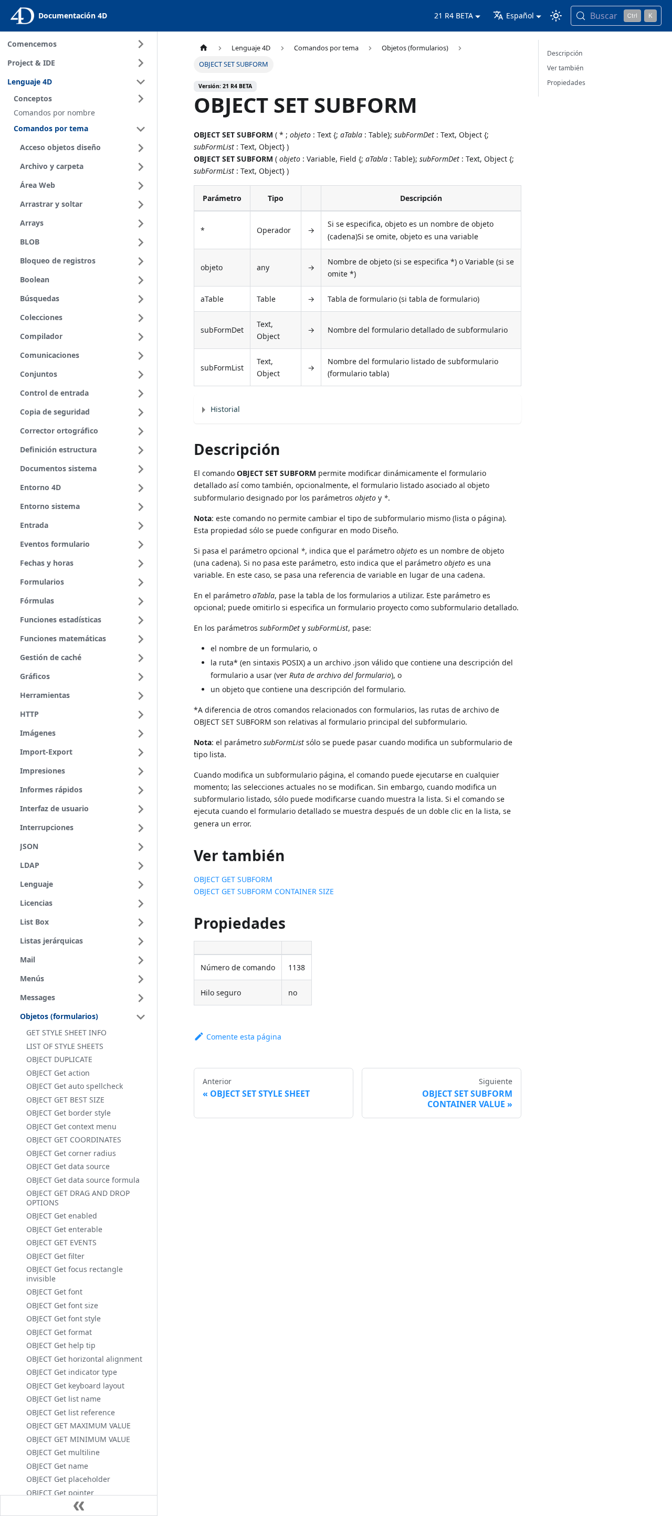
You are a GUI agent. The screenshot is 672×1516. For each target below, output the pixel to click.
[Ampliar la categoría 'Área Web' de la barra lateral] (140, 185)
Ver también (565, 67)
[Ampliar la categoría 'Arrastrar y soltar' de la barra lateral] (140, 204)
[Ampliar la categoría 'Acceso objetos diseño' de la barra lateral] (140, 148)
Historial (225, 409)
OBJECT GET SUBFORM (233, 879)
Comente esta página (243, 1037)
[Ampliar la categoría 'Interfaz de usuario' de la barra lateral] (140, 809)
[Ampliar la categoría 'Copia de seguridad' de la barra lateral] (140, 412)
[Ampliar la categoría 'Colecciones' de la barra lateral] (140, 318)
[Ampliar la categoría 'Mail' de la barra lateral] (140, 960)
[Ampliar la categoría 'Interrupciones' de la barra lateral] (140, 828)
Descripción (565, 53)
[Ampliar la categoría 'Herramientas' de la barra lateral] (140, 695)
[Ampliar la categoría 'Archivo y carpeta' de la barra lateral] (140, 166)
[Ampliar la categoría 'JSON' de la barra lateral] (140, 847)
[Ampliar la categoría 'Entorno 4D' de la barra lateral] (140, 488)
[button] (81, 98)
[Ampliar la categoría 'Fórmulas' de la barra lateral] (140, 601)
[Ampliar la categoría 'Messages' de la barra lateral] (140, 998)
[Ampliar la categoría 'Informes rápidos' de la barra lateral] (140, 790)
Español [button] (520, 15)
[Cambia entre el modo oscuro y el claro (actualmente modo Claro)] (556, 15)
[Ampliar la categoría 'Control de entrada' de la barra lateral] (140, 393)
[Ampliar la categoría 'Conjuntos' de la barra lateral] (140, 374)
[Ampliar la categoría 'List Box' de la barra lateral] (140, 922)
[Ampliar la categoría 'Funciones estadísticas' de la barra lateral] (140, 620)
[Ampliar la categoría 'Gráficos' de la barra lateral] (140, 677)
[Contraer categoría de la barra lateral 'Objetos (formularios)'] (140, 1017)
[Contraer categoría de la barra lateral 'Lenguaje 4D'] (140, 81)
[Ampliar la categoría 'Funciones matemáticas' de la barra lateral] (140, 639)
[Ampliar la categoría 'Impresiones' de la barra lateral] (140, 771)
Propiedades (566, 82)
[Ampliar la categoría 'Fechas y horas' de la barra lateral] (140, 563)
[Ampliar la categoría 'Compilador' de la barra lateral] (140, 336)
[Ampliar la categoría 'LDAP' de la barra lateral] (140, 865)
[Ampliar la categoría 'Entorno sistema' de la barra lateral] (140, 507)
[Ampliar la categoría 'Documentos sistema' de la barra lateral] (140, 469)
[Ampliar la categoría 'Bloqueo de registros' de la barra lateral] (140, 261)
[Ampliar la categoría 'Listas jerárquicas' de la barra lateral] (140, 941)
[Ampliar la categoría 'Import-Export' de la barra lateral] (140, 752)
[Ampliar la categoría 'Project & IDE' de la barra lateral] (140, 63)
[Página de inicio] (204, 48)
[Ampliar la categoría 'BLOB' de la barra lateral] (140, 242)
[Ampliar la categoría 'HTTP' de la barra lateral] (140, 714)
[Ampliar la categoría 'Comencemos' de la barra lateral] (140, 44)
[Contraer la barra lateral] (79, 1505)
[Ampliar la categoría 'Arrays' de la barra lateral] (140, 223)
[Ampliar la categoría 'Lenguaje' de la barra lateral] (140, 884)
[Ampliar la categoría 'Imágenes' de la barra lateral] (140, 733)
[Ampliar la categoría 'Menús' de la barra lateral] (140, 979)
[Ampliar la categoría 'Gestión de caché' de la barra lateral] (140, 658)
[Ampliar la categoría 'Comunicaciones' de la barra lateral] (140, 355)
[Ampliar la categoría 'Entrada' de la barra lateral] (140, 525)
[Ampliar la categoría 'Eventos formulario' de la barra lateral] (140, 544)
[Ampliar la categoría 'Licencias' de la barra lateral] (140, 903)
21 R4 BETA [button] (453, 15)
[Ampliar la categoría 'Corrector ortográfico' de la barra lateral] (140, 431)
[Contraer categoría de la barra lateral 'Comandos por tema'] (140, 129)
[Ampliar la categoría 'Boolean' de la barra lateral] (140, 280)
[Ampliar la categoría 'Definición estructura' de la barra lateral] (140, 450)
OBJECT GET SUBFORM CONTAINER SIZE (264, 891)
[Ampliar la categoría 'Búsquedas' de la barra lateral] (140, 299)
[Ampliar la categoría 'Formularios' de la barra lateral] (140, 582)
